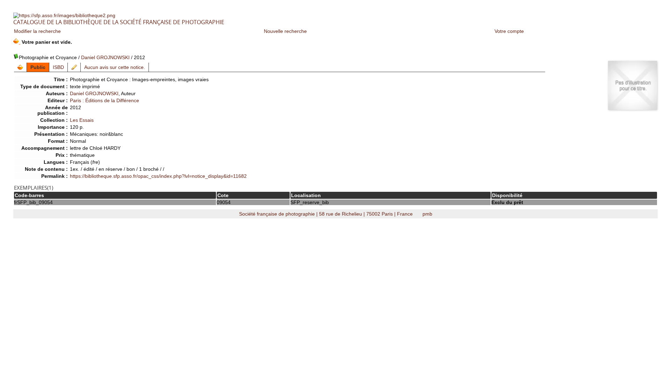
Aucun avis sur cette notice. (114, 67)
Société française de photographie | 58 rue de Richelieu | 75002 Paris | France (326, 214)
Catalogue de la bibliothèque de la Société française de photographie (118, 22)
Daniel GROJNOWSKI (105, 57)
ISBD (58, 67)
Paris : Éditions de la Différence (104, 100)
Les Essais (82, 120)
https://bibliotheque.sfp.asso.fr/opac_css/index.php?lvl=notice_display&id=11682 (158, 176)
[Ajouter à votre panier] (20, 67)
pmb (427, 214)
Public (37, 67)
